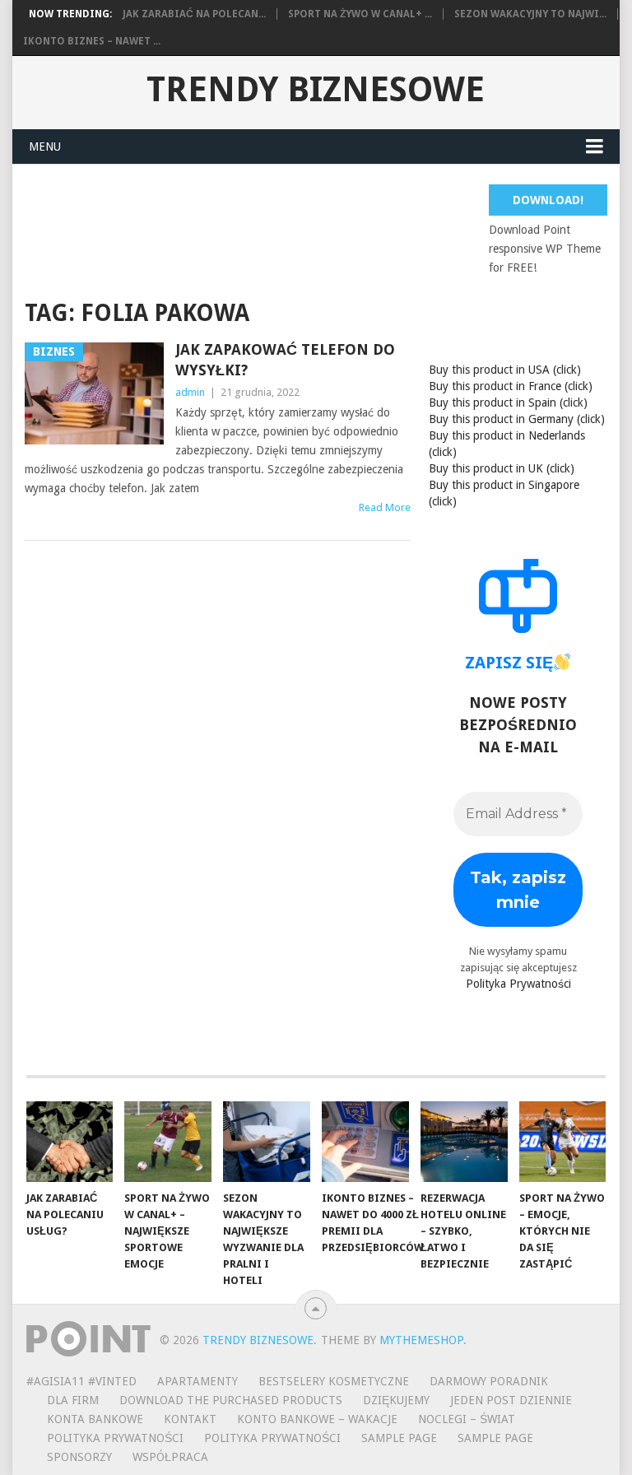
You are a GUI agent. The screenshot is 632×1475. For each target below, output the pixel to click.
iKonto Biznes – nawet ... (91, 41)
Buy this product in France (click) (510, 386)
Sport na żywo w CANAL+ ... (360, 14)
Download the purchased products (230, 1400)
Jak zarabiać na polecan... (194, 14)
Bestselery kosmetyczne (333, 1381)
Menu (45, 146)
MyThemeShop (421, 1340)
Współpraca (170, 1456)
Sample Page (399, 1438)
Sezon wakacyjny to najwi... (530, 14)
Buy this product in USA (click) (505, 369)
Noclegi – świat (466, 1419)
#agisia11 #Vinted (81, 1381)
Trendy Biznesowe (315, 89)
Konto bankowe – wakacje (317, 1419)
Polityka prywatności (272, 1438)
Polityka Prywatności (518, 983)
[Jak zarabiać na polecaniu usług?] (70, 1141)
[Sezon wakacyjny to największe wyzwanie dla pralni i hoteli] (266, 1141)
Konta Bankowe (95, 1419)
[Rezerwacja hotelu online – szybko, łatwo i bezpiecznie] (464, 1141)
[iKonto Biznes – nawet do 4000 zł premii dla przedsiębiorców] (365, 1141)
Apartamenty (197, 1381)
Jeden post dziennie (511, 1400)
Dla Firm (73, 1400)
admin (190, 392)
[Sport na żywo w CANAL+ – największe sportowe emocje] (167, 1141)
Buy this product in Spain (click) (508, 402)
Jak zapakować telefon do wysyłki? (285, 360)
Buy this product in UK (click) (501, 468)
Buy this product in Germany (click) (517, 419)
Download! (548, 200)
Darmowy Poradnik (489, 1381)
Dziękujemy (396, 1400)
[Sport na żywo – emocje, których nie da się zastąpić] (562, 1141)
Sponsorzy (79, 1456)
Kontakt (190, 1419)
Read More (385, 507)
